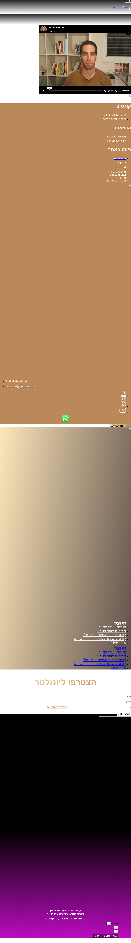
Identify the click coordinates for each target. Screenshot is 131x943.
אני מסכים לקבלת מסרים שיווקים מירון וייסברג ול (87, 707)
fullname (114, 923)
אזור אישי (118, 642)
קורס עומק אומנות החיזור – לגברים (100, 638)
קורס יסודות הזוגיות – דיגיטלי (104, 635)
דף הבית (120, 623)
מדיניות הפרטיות (57, 707)
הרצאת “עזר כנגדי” (111, 631)
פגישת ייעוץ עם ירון (111, 627)
